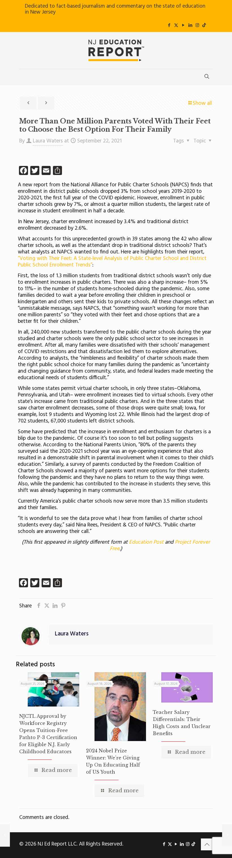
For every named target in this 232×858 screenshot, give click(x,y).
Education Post (147, 542)
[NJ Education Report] (116, 50)
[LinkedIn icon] (190, 25)
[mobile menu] (24, 77)
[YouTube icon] (183, 25)
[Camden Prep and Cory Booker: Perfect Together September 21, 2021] (5, 835)
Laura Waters (48, 141)
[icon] (204, 25)
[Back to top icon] (207, 844)
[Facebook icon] (169, 25)
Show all (202, 103)
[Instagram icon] (197, 25)
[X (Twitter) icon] (176, 25)
